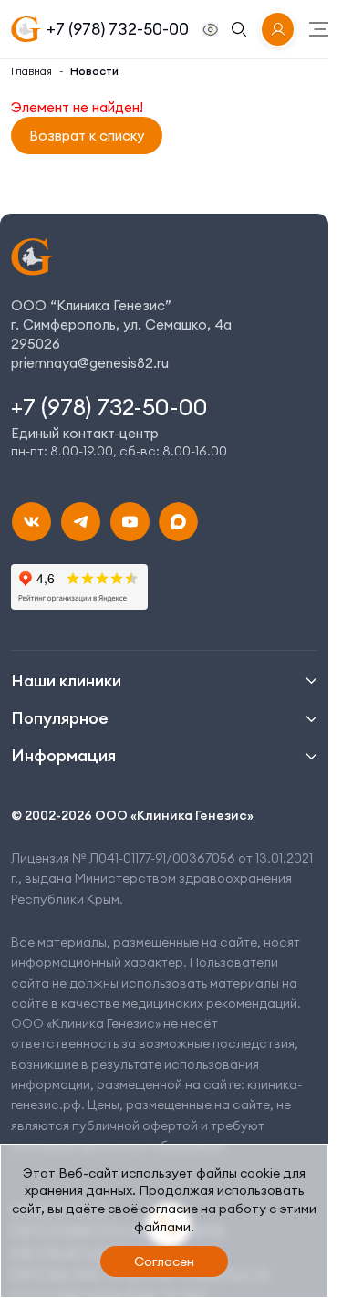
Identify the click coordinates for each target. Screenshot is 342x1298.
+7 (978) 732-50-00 (118, 28)
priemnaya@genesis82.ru (90, 363)
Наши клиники (66, 680)
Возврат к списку (86, 135)
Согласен (164, 1261)
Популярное (60, 717)
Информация (63, 755)
